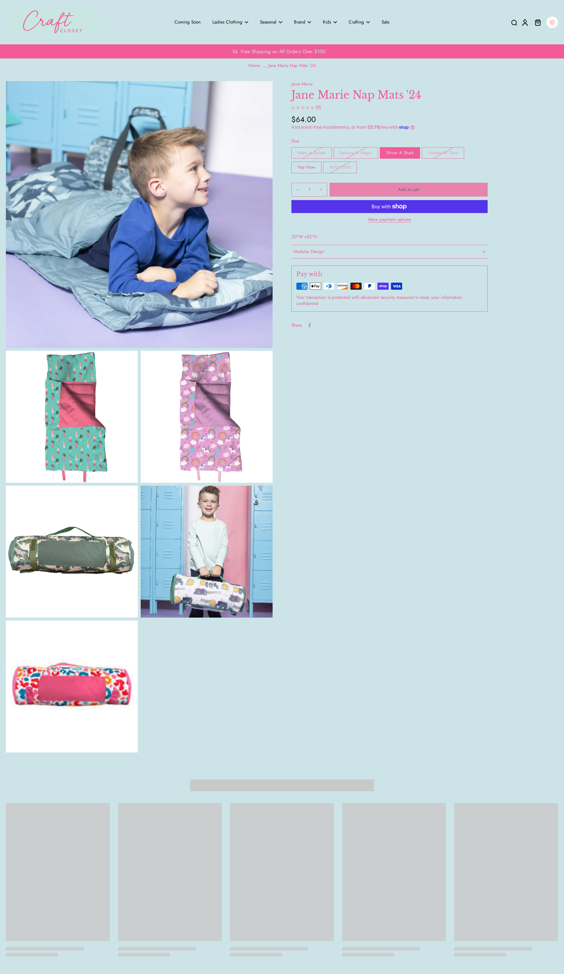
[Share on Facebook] (309, 325)
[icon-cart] (537, 22)
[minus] (297, 189)
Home (254, 65)
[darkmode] (552, 22)
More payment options (389, 220)
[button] (409, 190)
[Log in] (524, 22)
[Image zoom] (139, 214)
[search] (514, 22)
